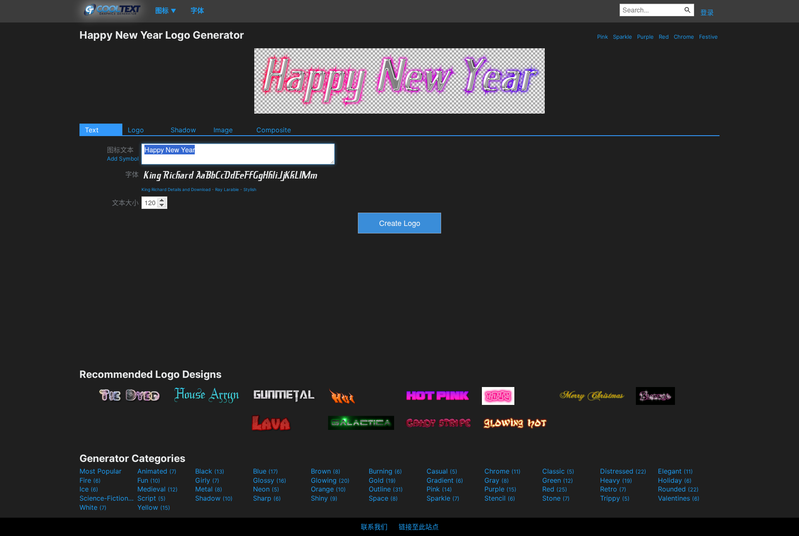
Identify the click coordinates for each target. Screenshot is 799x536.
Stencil (499, 498)
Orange (328, 489)
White (93, 507)
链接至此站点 (419, 527)
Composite (273, 130)
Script (151, 498)
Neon (266, 489)
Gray (496, 480)
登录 (707, 12)
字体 (132, 174)
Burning (385, 471)
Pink (603, 36)
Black (209, 471)
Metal (208, 489)
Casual (442, 471)
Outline (386, 489)
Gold (382, 480)
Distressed (623, 471)
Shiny (324, 498)
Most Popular (100, 471)
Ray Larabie (227, 189)
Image (223, 130)
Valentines (679, 498)
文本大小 (125, 203)
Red (663, 36)
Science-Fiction (107, 498)
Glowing (330, 480)
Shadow (183, 130)
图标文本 (123, 154)
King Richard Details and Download (176, 189)
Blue (265, 471)
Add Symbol (123, 158)
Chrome (684, 36)
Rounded (678, 489)
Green (557, 480)
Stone (556, 498)
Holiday (675, 480)
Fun (148, 480)
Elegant (675, 471)
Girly (207, 480)
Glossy (269, 480)
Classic (558, 471)
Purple (645, 36)
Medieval (157, 489)
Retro (613, 489)
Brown (325, 471)
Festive (708, 36)
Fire (90, 480)
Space (383, 498)
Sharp (267, 498)
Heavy (616, 480)
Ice (88, 489)
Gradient (445, 480)
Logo (136, 130)
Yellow (153, 507)
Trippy (615, 498)
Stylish (249, 189)
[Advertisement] (39, 153)
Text (92, 130)
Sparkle (622, 36)
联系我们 (374, 527)
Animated (156, 471)
